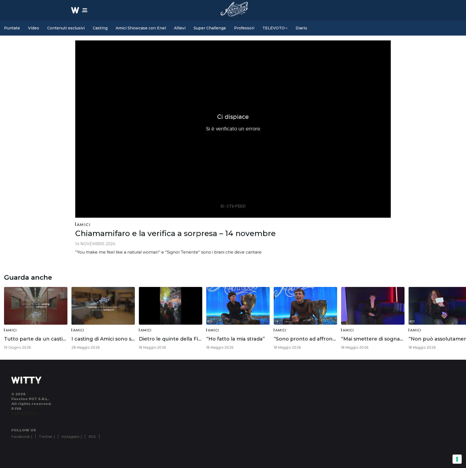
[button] (85, 10)
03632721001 (24, 413)
